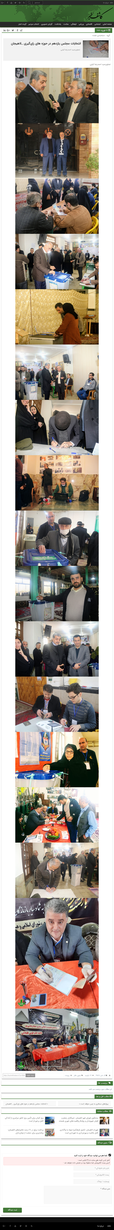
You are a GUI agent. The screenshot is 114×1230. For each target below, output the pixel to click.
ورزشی (81, 24)
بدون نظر (77, 1075)
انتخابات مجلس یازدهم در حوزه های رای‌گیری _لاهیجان (46, 43)
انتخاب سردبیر (34, 24)
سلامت (66, 24)
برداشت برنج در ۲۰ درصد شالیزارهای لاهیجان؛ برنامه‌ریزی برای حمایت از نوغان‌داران (26, 1131)
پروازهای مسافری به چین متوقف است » (93, 1103)
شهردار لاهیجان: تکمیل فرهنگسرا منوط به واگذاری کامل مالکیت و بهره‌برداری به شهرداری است (79, 1131)
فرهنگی (73, 24)
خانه (111, 2)
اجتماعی (97, 24)
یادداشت (57, 24)
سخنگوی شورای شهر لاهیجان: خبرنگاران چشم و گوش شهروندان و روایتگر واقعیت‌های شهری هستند (78, 1119)
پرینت (67, 1075)
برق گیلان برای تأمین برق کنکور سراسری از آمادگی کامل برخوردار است (24, 1119)
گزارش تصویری (46, 24)
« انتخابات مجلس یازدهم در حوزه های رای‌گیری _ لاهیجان (27, 1103)
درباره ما (106, 2)
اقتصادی (89, 24)
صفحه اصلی (107, 24)
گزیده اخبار (22, 24)
